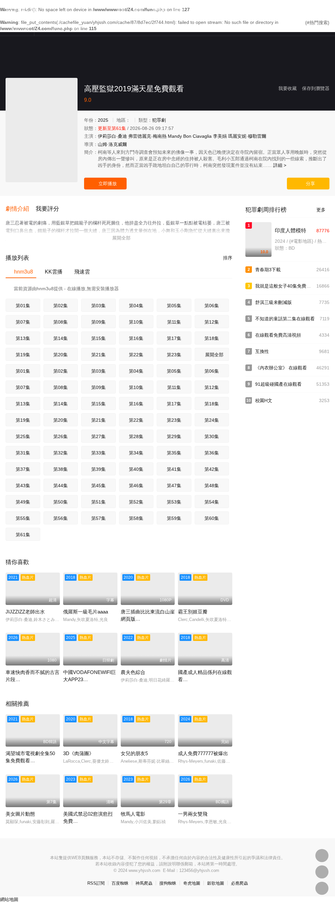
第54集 (211, 502)
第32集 (60, 452)
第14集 (60, 338)
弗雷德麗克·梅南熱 (147, 136)
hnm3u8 (21, 271)
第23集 (174, 354)
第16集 (136, 338)
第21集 (98, 354)
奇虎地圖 (191, 883)
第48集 (211, 485)
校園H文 (263, 400)
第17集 (174, 338)
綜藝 (179, 9)
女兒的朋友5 (134, 753)
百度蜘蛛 (120, 883)
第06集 (211, 305)
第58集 (136, 518)
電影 (139, 9)
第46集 (136, 485)
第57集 (98, 518)
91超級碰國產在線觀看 (278, 384)
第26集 (60, 436)
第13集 (23, 338)
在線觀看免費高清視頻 (278, 335)
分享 (308, 183)
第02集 (60, 305)
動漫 (197, 9)
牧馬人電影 (133, 814)
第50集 (60, 502)
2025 (103, 120)
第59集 (174, 518)
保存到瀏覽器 (315, 88)
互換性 (262, 351)
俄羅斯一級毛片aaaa (85, 611)
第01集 (23, 305)
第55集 (23, 518)
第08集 (60, 322)
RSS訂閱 (96, 883)
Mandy (175, 136)
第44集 (60, 485)
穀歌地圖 (215, 883)
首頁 (121, 9)
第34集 (136, 452)
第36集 (211, 452)
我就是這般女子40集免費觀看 (285, 286)
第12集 (211, 322)
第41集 (174, 469)
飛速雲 (79, 271)
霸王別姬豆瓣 (192, 611)
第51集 (98, 502)
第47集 (174, 485)
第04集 (136, 305)
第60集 (211, 518)
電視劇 (158, 9)
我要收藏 (287, 88)
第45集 (98, 485)
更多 (322, 209)
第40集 (136, 469)
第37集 (23, 469)
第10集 (136, 322)
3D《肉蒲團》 (78, 753)
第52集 (136, 502)
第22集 (136, 354)
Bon (187, 136)
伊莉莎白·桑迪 (112, 136)
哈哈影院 (21, 9)
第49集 (23, 502)
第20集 (60, 354)
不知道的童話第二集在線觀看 (285, 318)
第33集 (98, 452)
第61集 (23, 534)
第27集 (98, 436)
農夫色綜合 (133, 672)
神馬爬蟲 (143, 883)
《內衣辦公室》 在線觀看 (281, 367)
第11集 (174, 322)
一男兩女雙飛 (192, 814)
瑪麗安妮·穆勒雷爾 (247, 136)
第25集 (23, 436)
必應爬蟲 (239, 883)
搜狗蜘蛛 (167, 883)
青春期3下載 (268, 269)
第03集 (98, 305)
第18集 (211, 338)
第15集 (98, 338)
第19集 (23, 354)
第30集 (211, 436)
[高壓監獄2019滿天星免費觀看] (42, 130)
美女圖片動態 (20, 814)
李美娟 (220, 136)
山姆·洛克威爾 (112, 144)
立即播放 (105, 183)
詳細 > (279, 165)
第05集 (174, 305)
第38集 (60, 469)
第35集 (174, 452)
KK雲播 (51, 271)
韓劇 (214, 9)
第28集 (136, 436)
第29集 (174, 436)
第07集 (23, 322)
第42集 (211, 469)
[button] (21, 209)
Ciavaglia (202, 136)
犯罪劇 (159, 120)
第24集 (211, 420)
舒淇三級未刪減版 (273, 302)
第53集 (174, 502)
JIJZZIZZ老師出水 (25, 611)
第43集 (23, 485)
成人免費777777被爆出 (203, 753)
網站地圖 (9, 899)
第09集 (98, 322)
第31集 (23, 452)
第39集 (98, 469)
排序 (225, 257)
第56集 (60, 518)
